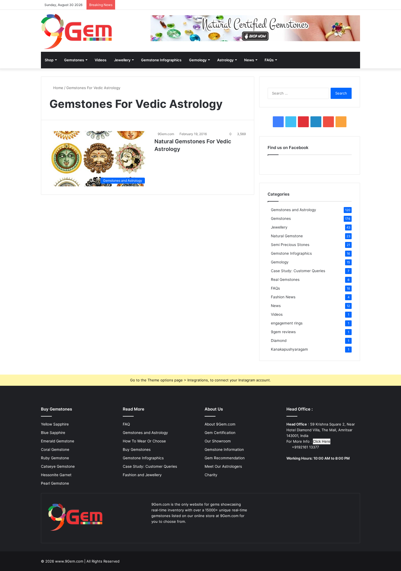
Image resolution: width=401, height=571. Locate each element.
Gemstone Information (224, 449)
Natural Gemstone (287, 236)
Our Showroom (218, 441)
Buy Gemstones (137, 449)
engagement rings (287, 323)
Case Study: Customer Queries (298, 271)
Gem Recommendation (225, 458)
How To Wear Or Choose (144, 441)
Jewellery (122, 60)
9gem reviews (283, 332)
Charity (211, 475)
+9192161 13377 (305, 447)
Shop (49, 60)
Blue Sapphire (53, 432)
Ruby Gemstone (55, 458)
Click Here (321, 441)
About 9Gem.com (220, 424)
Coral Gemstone (55, 449)
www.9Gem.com (69, 561)
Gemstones (74, 60)
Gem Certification (220, 432)
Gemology (198, 60)
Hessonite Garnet (56, 475)
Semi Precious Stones (290, 244)
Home (57, 88)
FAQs (269, 60)
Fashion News (283, 297)
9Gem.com (166, 134)
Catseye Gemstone (58, 466)
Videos (100, 60)
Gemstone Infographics (161, 60)
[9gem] (76, 31)
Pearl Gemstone (55, 483)
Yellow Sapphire (55, 424)
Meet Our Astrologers (223, 466)
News (249, 60)
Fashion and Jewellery (142, 475)
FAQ (126, 424)
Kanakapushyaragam (289, 349)
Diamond (278, 340)
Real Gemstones (285, 279)
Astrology (225, 60)
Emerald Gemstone (57, 441)
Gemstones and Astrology (293, 210)
